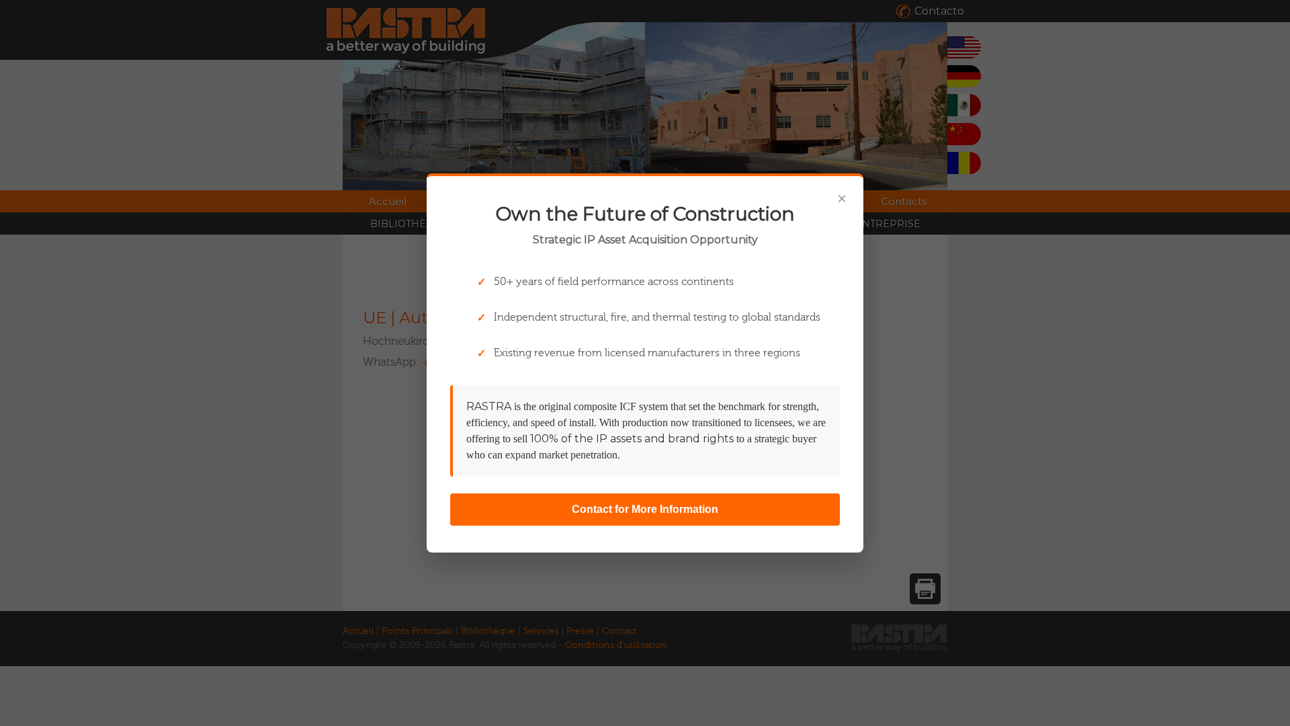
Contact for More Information (645, 509)
